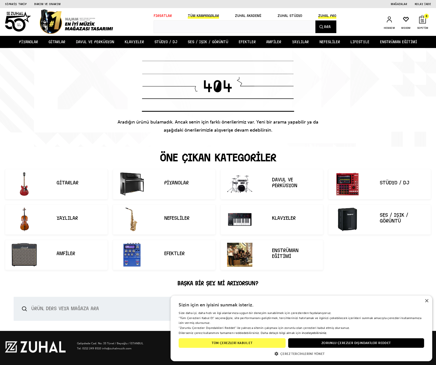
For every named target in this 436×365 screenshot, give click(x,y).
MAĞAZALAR (399, 4)
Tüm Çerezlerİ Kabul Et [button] (232, 343)
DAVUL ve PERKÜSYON (95, 42)
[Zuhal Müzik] (35, 351)
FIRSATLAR (163, 16)
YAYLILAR (300, 42)
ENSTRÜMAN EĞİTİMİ (398, 42)
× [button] (426, 301)
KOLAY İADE (423, 4)
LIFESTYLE (359, 42)
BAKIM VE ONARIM (47, 4)
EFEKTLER (247, 42)
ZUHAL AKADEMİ (248, 16)
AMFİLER (273, 42)
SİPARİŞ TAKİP (16, 4)
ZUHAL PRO (327, 16)
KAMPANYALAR (203, 16)
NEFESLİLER (329, 42)
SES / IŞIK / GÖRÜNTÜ (208, 42)
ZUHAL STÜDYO (290, 16)
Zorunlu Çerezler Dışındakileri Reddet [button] (356, 343)
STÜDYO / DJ (165, 42)
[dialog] (301, 328)
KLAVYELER (134, 42)
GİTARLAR (56, 42)
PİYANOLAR (28, 42)
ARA (327, 27)
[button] (301, 353)
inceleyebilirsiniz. (314, 333)
